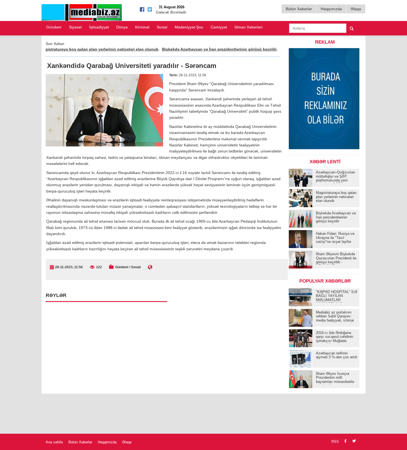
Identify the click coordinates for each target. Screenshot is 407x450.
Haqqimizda (107, 442)
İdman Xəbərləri (248, 27)
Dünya (122, 27)
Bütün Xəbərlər (299, 9)
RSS (335, 442)
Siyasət (75, 27)
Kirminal (142, 27)
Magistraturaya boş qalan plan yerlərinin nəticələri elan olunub (89, 49)
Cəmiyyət (219, 27)
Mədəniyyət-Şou (189, 27)
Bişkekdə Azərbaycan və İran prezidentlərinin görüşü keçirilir (209, 49)
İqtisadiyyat (99, 27)
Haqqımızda (331, 9)
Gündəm (53, 27)
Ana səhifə (54, 442)
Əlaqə (356, 9)
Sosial (162, 27)
